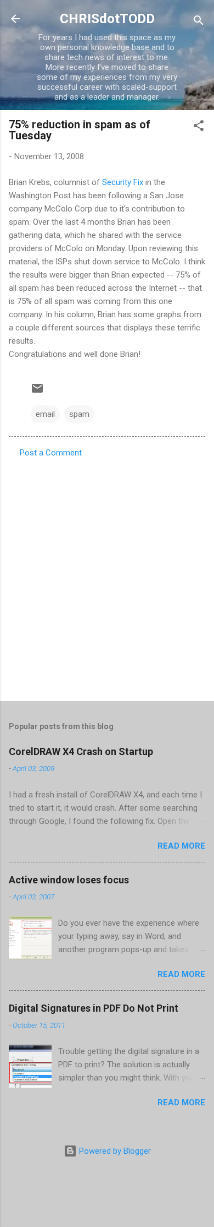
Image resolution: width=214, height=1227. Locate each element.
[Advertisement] (107, 576)
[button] (198, 127)
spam (79, 414)
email (45, 414)
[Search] (198, 22)
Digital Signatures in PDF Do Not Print (93, 1008)
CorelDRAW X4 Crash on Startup (81, 751)
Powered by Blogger (114, 1151)
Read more (181, 846)
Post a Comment (51, 453)
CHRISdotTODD (107, 18)
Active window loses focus (69, 880)
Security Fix (122, 182)
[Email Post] (37, 392)
